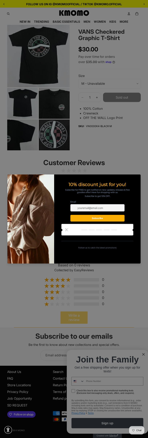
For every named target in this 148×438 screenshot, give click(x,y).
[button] (8, 429)
